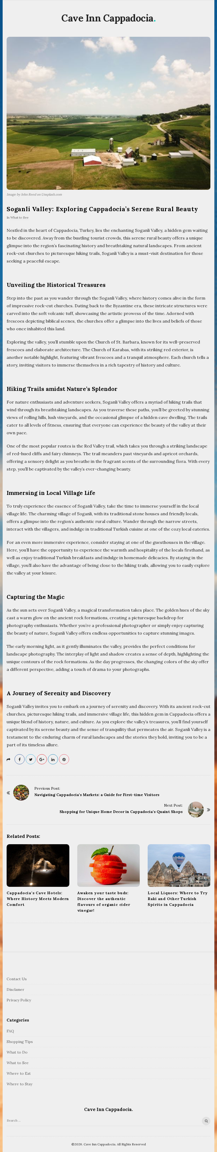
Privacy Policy (19, 1000)
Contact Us (17, 979)
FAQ (10, 1031)
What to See (19, 217)
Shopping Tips (20, 1041)
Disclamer (15, 989)
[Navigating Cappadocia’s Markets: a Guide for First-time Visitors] (21, 793)
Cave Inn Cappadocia (107, 18)
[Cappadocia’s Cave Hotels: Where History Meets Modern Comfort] (38, 865)
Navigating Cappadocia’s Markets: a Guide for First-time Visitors (96, 794)
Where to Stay (19, 1084)
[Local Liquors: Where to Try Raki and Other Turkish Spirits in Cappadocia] (179, 865)
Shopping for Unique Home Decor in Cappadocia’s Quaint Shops (121, 811)
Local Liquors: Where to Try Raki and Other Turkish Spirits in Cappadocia (178, 899)
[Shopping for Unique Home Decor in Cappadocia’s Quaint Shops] (196, 809)
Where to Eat (19, 1073)
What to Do (17, 1052)
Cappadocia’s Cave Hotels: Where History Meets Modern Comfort (38, 899)
